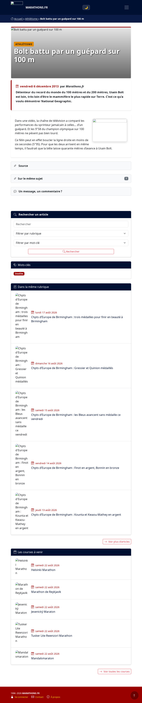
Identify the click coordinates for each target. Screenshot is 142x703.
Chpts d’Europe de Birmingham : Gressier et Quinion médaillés (72, 368)
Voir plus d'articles (119, 541)
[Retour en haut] (135, 695)
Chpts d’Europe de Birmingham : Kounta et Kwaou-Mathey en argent (76, 515)
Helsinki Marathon (43, 570)
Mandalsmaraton (42, 658)
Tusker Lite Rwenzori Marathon (51, 636)
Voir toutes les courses (117, 671)
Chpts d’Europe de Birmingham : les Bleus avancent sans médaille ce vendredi (76, 417)
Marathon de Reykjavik (46, 592)
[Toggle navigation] (126, 7)
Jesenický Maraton (43, 612)
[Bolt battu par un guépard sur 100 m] (109, 130)
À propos (55, 697)
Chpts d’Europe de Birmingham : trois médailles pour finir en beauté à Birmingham (77, 319)
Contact (39, 697)
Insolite (19, 273)
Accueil (18, 18)
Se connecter (22, 697)
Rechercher (72, 251)
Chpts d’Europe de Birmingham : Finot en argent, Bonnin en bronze (75, 468)
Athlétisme (31, 18)
